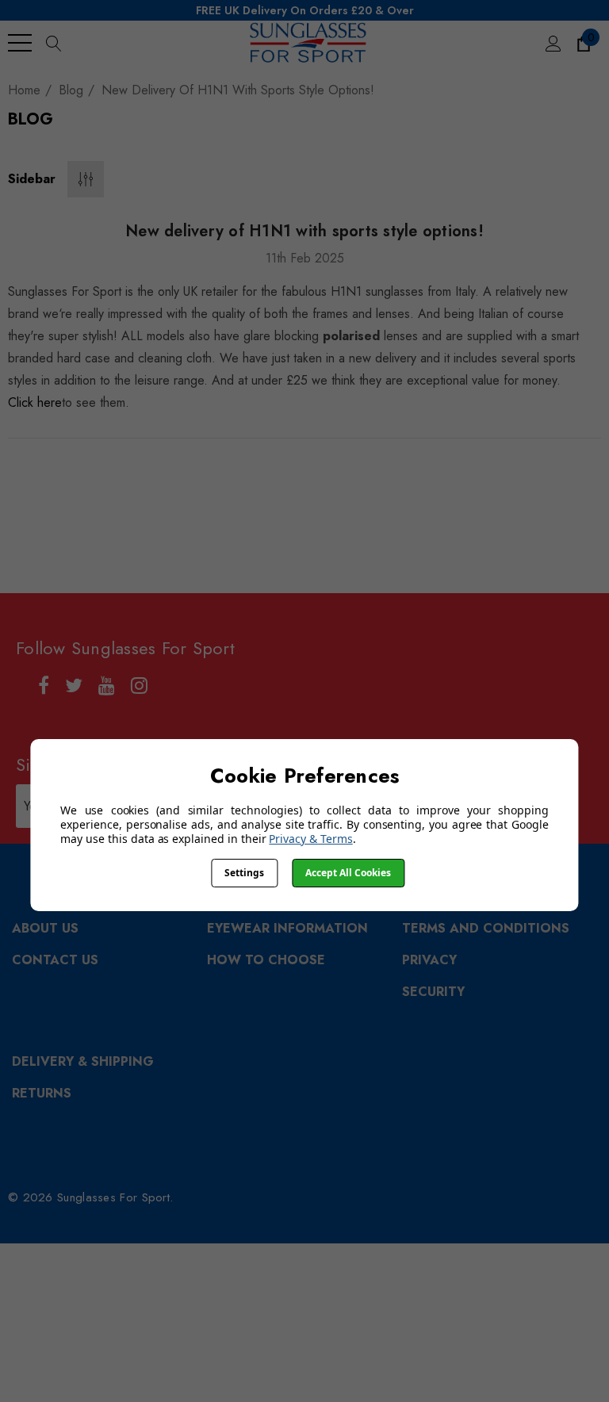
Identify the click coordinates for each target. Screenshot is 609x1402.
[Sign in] (552, 43)
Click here (35, 402)
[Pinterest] (366, 473)
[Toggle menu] (20, 43)
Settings (244, 872)
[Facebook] (237, 473)
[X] (332, 473)
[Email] (269, 473)
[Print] (300, 473)
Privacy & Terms (310, 838)
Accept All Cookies (348, 872)
